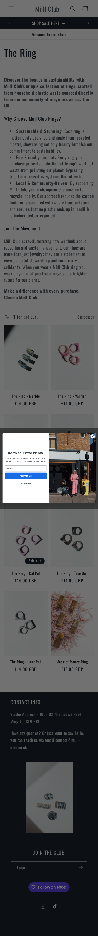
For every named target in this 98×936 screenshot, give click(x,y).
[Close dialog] (92, 436)
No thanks (25, 483)
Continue (25, 475)
